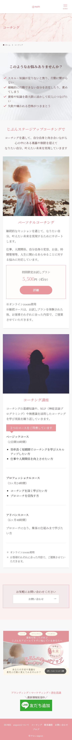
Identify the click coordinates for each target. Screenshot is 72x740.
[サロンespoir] (36, 6)
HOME (7, 724)
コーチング (36, 724)
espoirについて (21, 724)
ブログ (36, 729)
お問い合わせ (61, 724)
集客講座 (48, 724)
